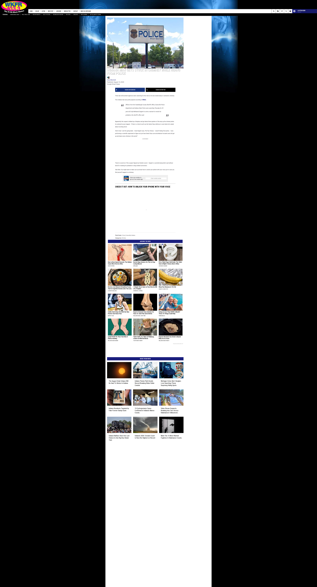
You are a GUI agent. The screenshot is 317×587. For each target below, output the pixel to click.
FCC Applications (136, 493)
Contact (75, 11)
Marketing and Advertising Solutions (141, 487)
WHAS (144, 113)
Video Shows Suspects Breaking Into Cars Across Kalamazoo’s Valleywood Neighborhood (191, 441)
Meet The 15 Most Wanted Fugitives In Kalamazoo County (190, 473)
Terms (134, 497)
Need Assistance (142, 489)
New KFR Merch (36, 14)
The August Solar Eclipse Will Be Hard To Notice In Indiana (122, 409)
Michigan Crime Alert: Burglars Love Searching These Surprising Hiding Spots (191, 409)
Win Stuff (50, 11)
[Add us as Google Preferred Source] (278, 11)
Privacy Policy (135, 500)
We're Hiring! (84, 14)
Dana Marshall (111, 93)
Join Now (58, 11)
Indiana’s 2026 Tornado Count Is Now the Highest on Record (157, 473)
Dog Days (68, 14)
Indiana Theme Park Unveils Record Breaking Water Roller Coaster (155, 409)
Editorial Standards (137, 491)
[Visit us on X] (169, 486)
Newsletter (67, 11)
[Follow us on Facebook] (282, 11)
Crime (123, 257)
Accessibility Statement (138, 502)
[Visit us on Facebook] (165, 486)
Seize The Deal (47, 14)
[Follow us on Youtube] (290, 11)
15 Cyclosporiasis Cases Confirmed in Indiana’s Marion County (155, 440)
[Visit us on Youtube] (172, 486)
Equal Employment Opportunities (140, 486)
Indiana (133, 257)
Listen (43, 11)
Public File (134, 489)
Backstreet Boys (14, 14)
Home (31, 11)
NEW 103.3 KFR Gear (86, 11)
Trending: (5, 14)
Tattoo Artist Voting (95, 14)
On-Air (37, 11)
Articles (124, 259)
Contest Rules (136, 498)
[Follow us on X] (286, 11)
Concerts (75, 14)
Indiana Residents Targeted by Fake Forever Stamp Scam (121, 440)
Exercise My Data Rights (138, 504)
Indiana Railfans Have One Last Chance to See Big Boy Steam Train (123, 473)
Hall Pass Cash (26, 14)
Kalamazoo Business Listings (139, 509)
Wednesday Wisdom (58, 14)
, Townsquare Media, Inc (127, 514)
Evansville (128, 257)
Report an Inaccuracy (137, 495)
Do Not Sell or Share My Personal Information (144, 506)
